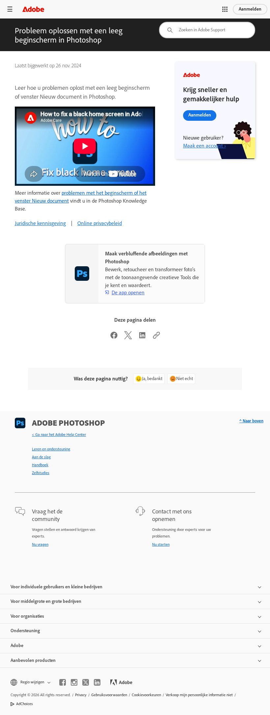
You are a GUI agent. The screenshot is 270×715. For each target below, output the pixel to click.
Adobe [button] (17, 645)
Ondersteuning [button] (25, 631)
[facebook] (62, 682)
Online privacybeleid (99, 223)
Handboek (40, 465)
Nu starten (161, 544)
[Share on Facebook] (114, 337)
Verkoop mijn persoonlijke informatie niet (199, 695)
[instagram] (74, 682)
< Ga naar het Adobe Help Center (59, 434)
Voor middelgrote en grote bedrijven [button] (46, 601)
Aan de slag (41, 457)
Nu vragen (40, 544)
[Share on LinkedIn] (142, 337)
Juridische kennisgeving (40, 223)
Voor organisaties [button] (27, 616)
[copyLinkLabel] (156, 337)
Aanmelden (250, 9)
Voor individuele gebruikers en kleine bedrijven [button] (56, 587)
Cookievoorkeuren (146, 695)
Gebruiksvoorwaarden (109, 695)
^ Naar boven (251, 420)
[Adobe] (33, 9)
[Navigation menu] (10, 9)
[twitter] (85, 682)
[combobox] (207, 30)
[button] (225, 9)
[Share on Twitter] (128, 337)
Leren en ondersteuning (51, 449)
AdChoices (24, 703)
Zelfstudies (40, 473)
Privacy (81, 695)
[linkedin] (97, 682)
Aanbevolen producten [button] (33, 660)
